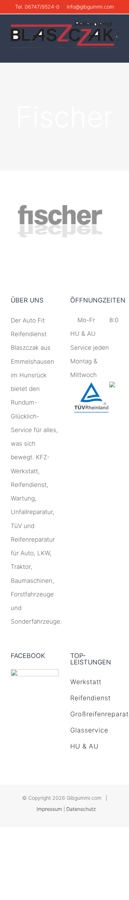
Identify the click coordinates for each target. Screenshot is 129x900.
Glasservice (89, 730)
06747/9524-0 (43, 7)
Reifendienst (90, 698)
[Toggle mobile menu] (115, 51)
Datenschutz (81, 809)
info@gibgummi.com (90, 7)
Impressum (49, 809)
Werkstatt (85, 682)
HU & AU (84, 746)
